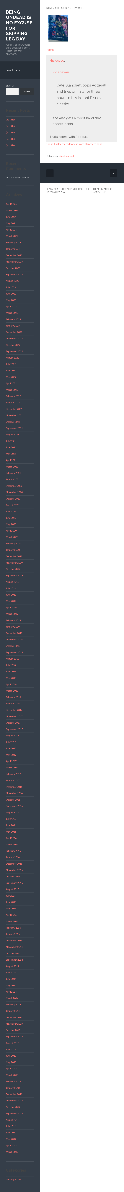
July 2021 (11, 441)
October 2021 (13, 421)
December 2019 (14, 556)
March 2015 (12, 921)
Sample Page (13, 70)
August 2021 (12, 434)
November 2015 (14, 870)
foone (50, 49)
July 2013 (11, 1049)
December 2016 (14, 786)
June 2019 (11, 594)
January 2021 (13, 479)
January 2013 (13, 1087)
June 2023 (11, 293)
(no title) (10, 119)
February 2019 (13, 620)
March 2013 (12, 1075)
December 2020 (14, 485)
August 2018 (12, 658)
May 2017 (11, 754)
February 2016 (13, 850)
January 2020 (13, 549)
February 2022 (13, 396)
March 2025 (12, 210)
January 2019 (13, 626)
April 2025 (11, 204)
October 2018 (13, 645)
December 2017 (14, 710)
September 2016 (14, 806)
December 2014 (14, 940)
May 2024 (11, 223)
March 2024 (12, 236)
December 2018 (14, 633)
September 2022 (14, 351)
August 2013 (12, 1043)
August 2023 (12, 280)
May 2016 (11, 831)
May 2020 (11, 524)
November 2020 (14, 492)
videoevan (61, 72)
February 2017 (13, 774)
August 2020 (12, 505)
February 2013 (13, 1081)
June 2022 (11, 370)
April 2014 (11, 991)
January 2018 (13, 703)
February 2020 (13, 543)
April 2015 (11, 914)
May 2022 (11, 377)
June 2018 (11, 671)
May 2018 (11, 678)
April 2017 (11, 761)
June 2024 (11, 216)
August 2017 (12, 735)
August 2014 (12, 966)
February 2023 (13, 319)
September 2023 (14, 274)
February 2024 (13, 242)
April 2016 (11, 838)
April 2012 (11, 1145)
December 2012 (14, 1094)
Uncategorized (13, 1179)
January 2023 (13, 325)
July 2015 (11, 895)
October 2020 (13, 498)
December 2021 (14, 409)
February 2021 (13, 473)
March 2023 (12, 312)
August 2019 (12, 581)
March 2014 (12, 998)
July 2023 (11, 287)
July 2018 (11, 665)
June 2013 (11, 1055)
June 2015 (11, 902)
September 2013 (14, 1036)
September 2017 (14, 729)
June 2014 (11, 978)
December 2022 (14, 332)
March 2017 (12, 767)
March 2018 (12, 690)
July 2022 (11, 364)
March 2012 (12, 1151)
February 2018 (13, 697)
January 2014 (13, 1010)
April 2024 (11, 229)
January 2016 (13, 857)
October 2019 (13, 569)
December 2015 (14, 863)
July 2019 (11, 588)
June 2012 (11, 1132)
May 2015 (11, 908)
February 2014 (13, 1004)
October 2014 (13, 953)
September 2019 (14, 575)
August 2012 (12, 1119)
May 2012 (11, 1139)
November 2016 (14, 793)
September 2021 (14, 428)
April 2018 (11, 684)
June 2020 (11, 517)
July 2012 (11, 1126)
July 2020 (11, 511)
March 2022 (12, 389)
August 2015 (12, 889)
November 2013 (14, 1023)
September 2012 (14, 1113)
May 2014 (11, 985)
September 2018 (14, 652)
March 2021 (12, 466)
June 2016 (11, 825)
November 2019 (14, 562)
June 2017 (11, 748)
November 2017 (14, 716)
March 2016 (12, 844)
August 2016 (12, 812)
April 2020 (11, 530)
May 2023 (11, 300)
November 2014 (14, 946)
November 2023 (14, 261)
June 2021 (11, 447)
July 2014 (11, 972)
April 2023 (11, 306)
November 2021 (14, 415)
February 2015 (13, 927)
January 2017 (13, 780)
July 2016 (11, 818)
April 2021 (11, 460)
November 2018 (14, 639)
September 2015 (14, 882)
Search (10, 86)
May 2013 (11, 1062)
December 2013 (14, 1017)
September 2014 (14, 959)
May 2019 (11, 601)
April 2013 (11, 1068)
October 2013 (13, 1030)
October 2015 (13, 876)
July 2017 (11, 742)
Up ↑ (105, 192)
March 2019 (12, 613)
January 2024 (13, 248)
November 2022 (14, 338)
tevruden (78, 8)
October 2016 (13, 799)
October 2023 (13, 268)
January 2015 (13, 934)
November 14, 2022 (57, 8)
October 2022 (13, 345)
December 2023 (14, 255)
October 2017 (13, 722)
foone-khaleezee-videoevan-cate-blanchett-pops (74, 144)
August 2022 (12, 357)
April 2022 (11, 383)
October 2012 (13, 1107)
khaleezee (56, 60)
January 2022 (13, 402)
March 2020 (12, 537)
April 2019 (11, 607)
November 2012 (14, 1100)
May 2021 (11, 453)
